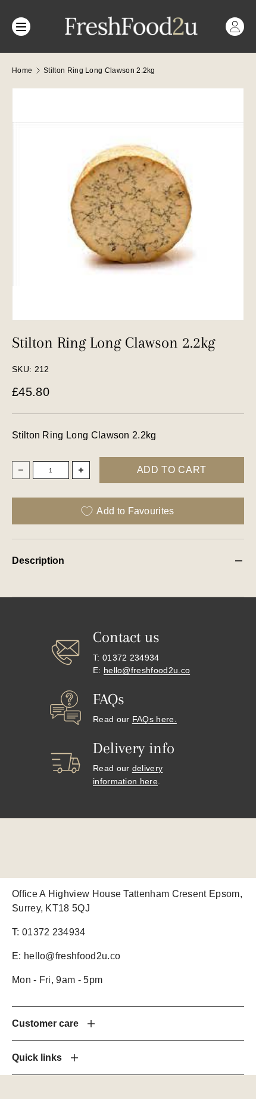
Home (22, 70)
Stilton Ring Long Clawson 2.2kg (99, 70)
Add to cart (172, 470)
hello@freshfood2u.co (147, 670)
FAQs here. (154, 719)
